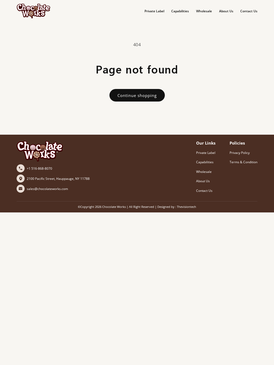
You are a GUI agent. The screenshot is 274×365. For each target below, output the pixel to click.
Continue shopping (137, 95)
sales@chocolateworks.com (47, 189)
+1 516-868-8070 (39, 168)
